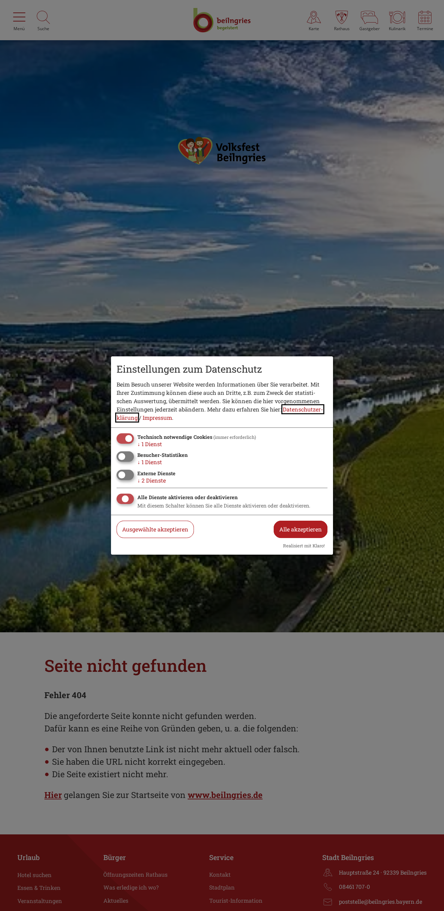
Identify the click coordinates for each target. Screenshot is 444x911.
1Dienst (149, 444)
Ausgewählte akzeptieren (155, 529)
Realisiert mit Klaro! (304, 545)
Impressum (157, 417)
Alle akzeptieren (300, 529)
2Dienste (151, 480)
